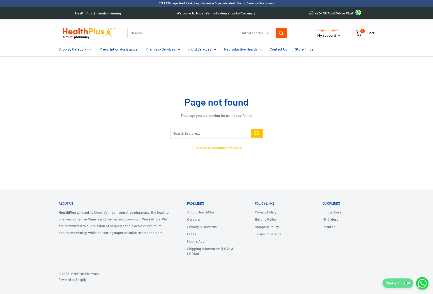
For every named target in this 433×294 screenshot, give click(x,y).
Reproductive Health (240, 49)
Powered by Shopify (73, 280)
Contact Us (278, 49)
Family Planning (109, 13)
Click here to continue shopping (216, 148)
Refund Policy (266, 219)
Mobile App (196, 241)
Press (191, 234)
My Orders (330, 219)
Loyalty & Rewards (202, 227)
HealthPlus (83, 13)
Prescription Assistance (119, 49)
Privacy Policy (265, 212)
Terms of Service (268, 234)
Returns (328, 227)
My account (327, 35)
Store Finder (305, 49)
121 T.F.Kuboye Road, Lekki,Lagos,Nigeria (185, 3)
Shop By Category (73, 49)
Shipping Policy (267, 227)
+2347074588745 (327, 13)
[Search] (281, 33)
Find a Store (331, 212)
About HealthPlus (201, 212)
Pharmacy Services (160, 49)
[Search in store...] (257, 133)
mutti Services (199, 49)
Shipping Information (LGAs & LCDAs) (210, 251)
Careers (193, 219)
